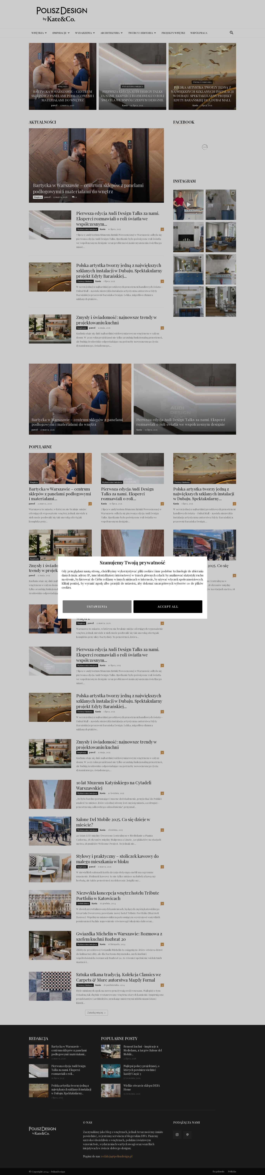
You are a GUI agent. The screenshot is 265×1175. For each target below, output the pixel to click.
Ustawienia (97, 606)
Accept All (168, 606)
